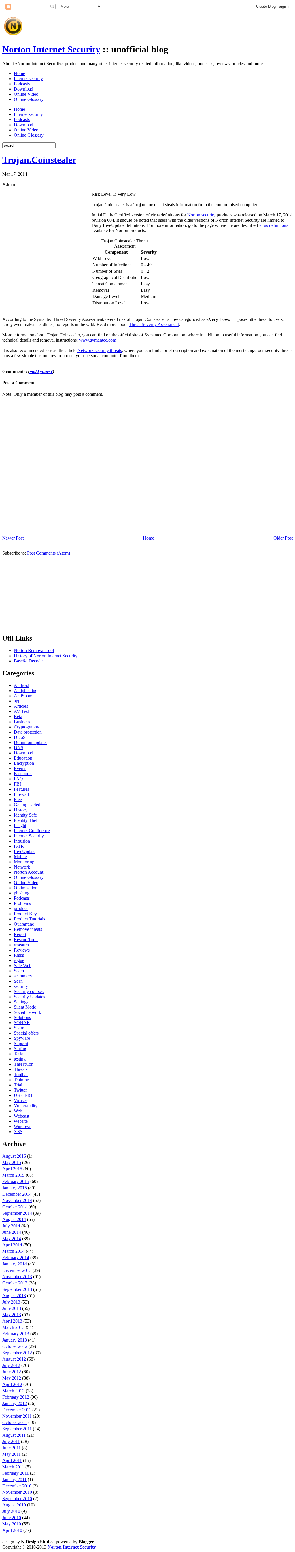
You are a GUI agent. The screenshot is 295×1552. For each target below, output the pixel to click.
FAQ (18, 778)
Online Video (26, 94)
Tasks (19, 1053)
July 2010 (11, 1511)
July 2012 (11, 1365)
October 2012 (14, 1346)
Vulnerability (25, 1105)
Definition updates (30, 742)
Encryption (24, 763)
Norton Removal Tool (34, 650)
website (21, 1121)
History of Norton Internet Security (45, 655)
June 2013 (11, 1308)
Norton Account (28, 872)
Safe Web (22, 965)
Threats (20, 1069)
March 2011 (13, 1466)
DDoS (20, 737)
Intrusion (22, 841)
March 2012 (13, 1390)
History (20, 809)
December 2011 (16, 1409)
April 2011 (12, 1460)
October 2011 (14, 1422)
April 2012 (12, 1384)
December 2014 (16, 1194)
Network (22, 866)
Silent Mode (25, 1007)
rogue (19, 960)
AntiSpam (23, 695)
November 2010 (17, 1492)
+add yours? (41, 371)
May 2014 (11, 1238)
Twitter (20, 1090)
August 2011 (14, 1435)
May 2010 (11, 1523)
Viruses (20, 1100)
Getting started (27, 804)
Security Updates (29, 996)
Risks (19, 955)
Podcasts (22, 83)
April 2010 (12, 1530)
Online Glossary (29, 99)
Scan (18, 981)
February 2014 (15, 1257)
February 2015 (15, 1181)
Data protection (28, 732)
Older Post (283, 538)
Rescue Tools (26, 939)
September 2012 (17, 1352)
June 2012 (11, 1371)
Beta (18, 716)
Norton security (201, 214)
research (21, 944)
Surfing (20, 1048)
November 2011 (17, 1416)
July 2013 (11, 1301)
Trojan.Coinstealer (39, 160)
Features (21, 789)
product (21, 908)
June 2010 (11, 1517)
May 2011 (11, 1454)
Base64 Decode (28, 660)
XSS (18, 1131)
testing (20, 1058)
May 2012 (11, 1378)
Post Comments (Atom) (48, 553)
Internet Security (29, 835)
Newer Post (13, 538)
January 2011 (14, 1479)
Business (22, 721)
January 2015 (14, 1187)
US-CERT (23, 1095)
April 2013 (12, 1321)
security (21, 986)
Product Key (25, 913)
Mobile (20, 856)
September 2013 (17, 1289)
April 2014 (12, 1244)
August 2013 (14, 1295)
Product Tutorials (29, 918)
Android (21, 685)
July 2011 (11, 1441)
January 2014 (14, 1263)
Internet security (28, 78)
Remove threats (28, 929)
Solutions (22, 1017)
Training (21, 1079)
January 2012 (14, 1403)
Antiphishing (25, 690)
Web (18, 1110)
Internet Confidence (32, 830)
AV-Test (21, 711)
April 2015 (12, 1168)
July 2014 (11, 1225)
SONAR (22, 1022)
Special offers (26, 1033)
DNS (18, 747)
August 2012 (14, 1359)
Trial (18, 1084)
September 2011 (17, 1428)
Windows (22, 1126)
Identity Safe (25, 815)
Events (20, 768)
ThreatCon (23, 1064)
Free (18, 799)
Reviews (22, 950)
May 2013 (11, 1314)
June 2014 (11, 1232)
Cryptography (26, 726)
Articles (21, 706)
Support (21, 1043)
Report (20, 934)
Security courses (29, 991)
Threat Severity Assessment (154, 324)
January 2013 (14, 1340)
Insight (20, 825)
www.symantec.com (97, 340)
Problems (22, 903)
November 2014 (17, 1200)
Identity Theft (26, 820)
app (17, 700)
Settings (21, 1001)
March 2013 (13, 1327)
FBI (17, 783)
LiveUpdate (24, 851)
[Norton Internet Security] (13, 35)
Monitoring (24, 861)
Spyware (22, 1038)
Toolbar (21, 1074)
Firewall (21, 794)
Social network (27, 1012)
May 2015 (11, 1162)
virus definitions (273, 225)
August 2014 (14, 1219)
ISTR (19, 846)
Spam (19, 1027)
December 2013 (16, 1270)
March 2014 (13, 1251)
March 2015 (13, 1175)
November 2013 (17, 1276)
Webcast (21, 1116)
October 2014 (14, 1206)
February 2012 (15, 1397)
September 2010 (17, 1498)
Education (23, 758)
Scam (19, 970)
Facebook (23, 773)
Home (19, 73)
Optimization (25, 887)
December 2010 (16, 1485)
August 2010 (14, 1504)
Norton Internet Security (51, 49)
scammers (23, 975)
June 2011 (11, 1447)
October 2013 (14, 1282)
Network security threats (99, 350)
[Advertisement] (130, 24)
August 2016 (14, 1156)
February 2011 (15, 1473)
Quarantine (24, 924)
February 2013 (15, 1333)
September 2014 (17, 1213)
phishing (21, 892)
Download (23, 88)
